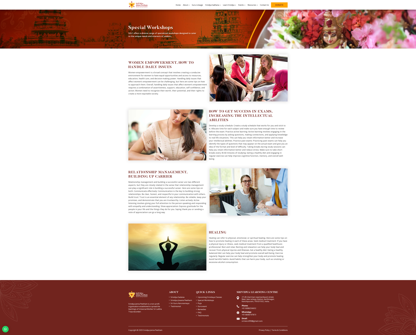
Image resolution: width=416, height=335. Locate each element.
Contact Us (264, 5)
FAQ (199, 312)
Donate (279, 5)
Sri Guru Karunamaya (180, 303)
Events (241, 5)
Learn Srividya (229, 5)
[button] (5, 329)
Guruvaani (202, 306)
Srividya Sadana (177, 297)
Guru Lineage (197, 5)
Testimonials (203, 315)
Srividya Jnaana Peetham (181, 300)
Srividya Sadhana (212, 5)
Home (178, 5)
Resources (252, 5)
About (185, 5)
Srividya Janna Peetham (152, 330)
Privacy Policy (264, 330)
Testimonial (176, 306)
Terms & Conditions (279, 330)
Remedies (202, 309)
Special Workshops (206, 300)
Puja (200, 303)
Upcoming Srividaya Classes (210, 297)
